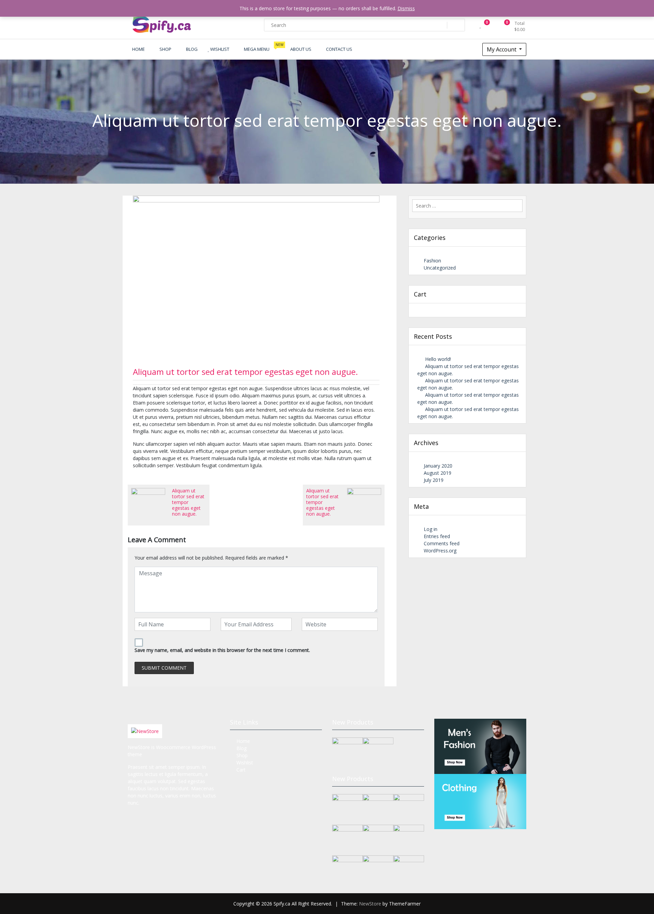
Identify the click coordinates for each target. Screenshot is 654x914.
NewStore (370, 903)
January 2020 (438, 465)
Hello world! (438, 359)
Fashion (432, 260)
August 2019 (437, 473)
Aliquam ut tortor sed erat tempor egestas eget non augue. (245, 371)
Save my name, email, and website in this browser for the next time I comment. (222, 650)
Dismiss (406, 8)
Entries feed (437, 536)
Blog (241, 748)
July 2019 (433, 480)
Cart (241, 769)
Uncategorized (440, 267)
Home (243, 741)
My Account (502, 49)
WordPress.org (440, 550)
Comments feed (442, 543)
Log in (430, 529)
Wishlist (244, 762)
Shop (242, 755)
